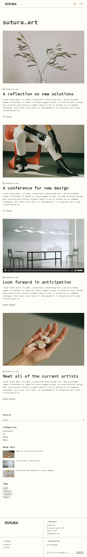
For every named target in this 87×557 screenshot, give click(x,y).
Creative (7, 491)
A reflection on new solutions (38, 94)
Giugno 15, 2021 (12, 89)
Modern (12, 305)
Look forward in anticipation (37, 282)
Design (9, 116)
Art (4, 116)
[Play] (5, 270)
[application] (43, 270)
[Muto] (75, 270)
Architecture (8, 431)
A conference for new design (36, 188)
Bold (5, 488)
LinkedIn (6, 547)
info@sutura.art (53, 533)
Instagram (7, 545)
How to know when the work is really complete (35, 470)
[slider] (80, 270)
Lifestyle (7, 494)
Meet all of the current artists (40, 376)
